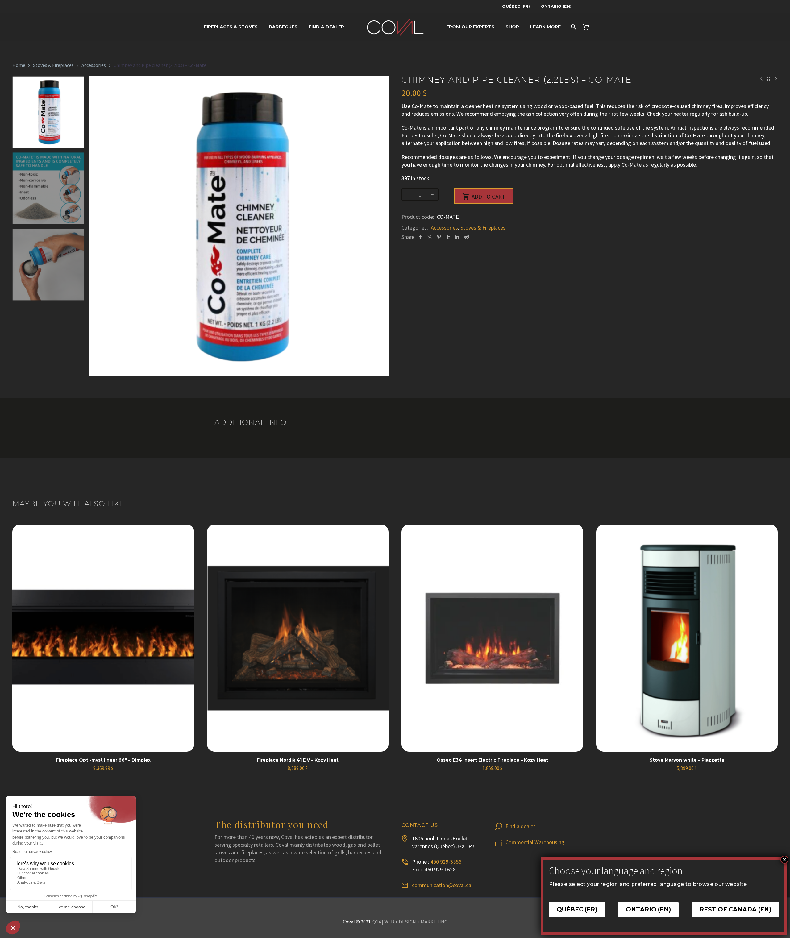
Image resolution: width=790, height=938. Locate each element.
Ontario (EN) (556, 6)
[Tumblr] (448, 237)
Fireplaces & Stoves (231, 27)
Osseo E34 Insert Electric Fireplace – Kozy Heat (492, 760)
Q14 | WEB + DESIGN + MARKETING (409, 922)
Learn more (545, 27)
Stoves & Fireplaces (53, 65)
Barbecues (283, 27)
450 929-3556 (445, 861)
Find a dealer (326, 27)
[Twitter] (429, 237)
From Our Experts (470, 27)
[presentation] (96, 226)
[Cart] (588, 27)
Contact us (419, 825)
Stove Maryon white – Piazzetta (687, 760)
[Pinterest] (438, 237)
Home (18, 65)
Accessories (93, 65)
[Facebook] (420, 237)
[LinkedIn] (457, 237)
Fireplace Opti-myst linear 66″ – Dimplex (103, 760)
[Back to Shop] (768, 78)
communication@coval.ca (441, 885)
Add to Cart (483, 196)
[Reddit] (466, 237)
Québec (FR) (516, 6)
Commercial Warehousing (534, 842)
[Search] (573, 27)
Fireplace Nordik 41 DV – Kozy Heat (298, 760)
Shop (512, 27)
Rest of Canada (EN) (735, 909)
